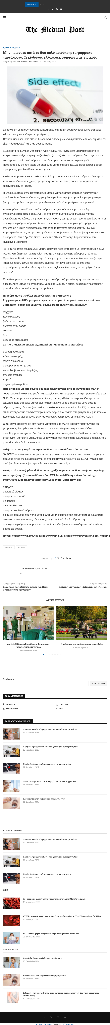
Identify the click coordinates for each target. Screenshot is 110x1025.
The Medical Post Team (27, 61)
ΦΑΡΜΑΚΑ (21, 547)
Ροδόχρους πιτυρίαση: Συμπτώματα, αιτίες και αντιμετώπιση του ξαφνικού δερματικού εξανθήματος (61, 994)
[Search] (105, 17)
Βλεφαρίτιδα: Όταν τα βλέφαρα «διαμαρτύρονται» (44, 798)
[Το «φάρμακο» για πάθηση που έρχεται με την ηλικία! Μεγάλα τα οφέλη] (11, 903)
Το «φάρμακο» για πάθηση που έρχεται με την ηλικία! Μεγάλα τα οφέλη (54, 899)
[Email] (61, 9)
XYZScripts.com (68, 1024)
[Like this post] (58, 558)
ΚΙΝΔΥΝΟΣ (9, 547)
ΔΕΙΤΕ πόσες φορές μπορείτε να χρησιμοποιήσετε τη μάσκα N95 (51, 933)
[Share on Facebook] (61, 558)
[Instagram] (57, 9)
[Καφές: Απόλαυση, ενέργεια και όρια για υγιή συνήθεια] (11, 768)
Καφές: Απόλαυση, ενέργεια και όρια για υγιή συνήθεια (47, 4)
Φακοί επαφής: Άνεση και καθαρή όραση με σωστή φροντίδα (49, 781)
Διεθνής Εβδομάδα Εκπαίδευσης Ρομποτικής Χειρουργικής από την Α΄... (28, 645)
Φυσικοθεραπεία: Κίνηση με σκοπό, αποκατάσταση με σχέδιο (49, 729)
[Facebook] (48, 9)
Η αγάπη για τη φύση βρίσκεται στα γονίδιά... (82, 644)
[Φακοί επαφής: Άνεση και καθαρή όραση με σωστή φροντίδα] (11, 786)
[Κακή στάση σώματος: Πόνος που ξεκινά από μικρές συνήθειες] (11, 751)
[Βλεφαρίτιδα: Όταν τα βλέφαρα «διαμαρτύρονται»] (11, 803)
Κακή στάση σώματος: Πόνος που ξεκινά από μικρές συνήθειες (50, 746)
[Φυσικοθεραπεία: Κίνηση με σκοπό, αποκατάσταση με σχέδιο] (11, 734)
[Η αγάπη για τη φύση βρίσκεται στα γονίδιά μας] (81, 623)
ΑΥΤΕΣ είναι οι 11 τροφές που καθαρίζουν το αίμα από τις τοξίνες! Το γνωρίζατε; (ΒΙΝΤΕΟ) (62, 916)
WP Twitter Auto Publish (44, 1024)
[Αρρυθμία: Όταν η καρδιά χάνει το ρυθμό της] (11, 962)
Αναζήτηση (8, 679)
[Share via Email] (70, 558)
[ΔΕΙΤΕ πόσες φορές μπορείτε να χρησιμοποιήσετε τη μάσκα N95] (11, 938)
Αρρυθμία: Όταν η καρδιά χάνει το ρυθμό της (42, 958)
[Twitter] (53, 9)
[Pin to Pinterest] (67, 558)
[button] (41, 4)
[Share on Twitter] (64, 558)
